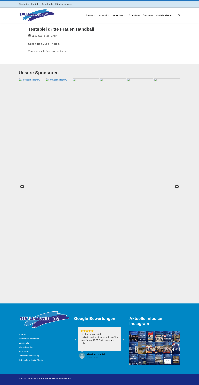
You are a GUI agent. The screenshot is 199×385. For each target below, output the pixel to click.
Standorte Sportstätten (29, 339)
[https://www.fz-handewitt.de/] (32, 187)
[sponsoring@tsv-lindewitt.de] (86, 187)
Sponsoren (148, 15)
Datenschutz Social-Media (31, 360)
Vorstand (103, 15)
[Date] (29, 35)
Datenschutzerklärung (29, 356)
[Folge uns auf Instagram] (171, 4)
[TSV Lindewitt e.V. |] (37, 15)
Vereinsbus (118, 15)
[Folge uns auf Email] (175, 4)
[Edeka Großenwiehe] (140, 187)
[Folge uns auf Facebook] (167, 4)
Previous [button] (22, 187)
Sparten (89, 15)
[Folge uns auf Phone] (179, 4)
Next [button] (177, 187)
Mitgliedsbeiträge (163, 15)
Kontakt (22, 334)
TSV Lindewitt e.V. (35, 378)
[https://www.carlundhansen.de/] (167, 187)
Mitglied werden (26, 347)
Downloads (24, 343)
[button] (123, 341)
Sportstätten (134, 15)
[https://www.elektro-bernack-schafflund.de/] (59, 187)
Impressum (24, 351)
